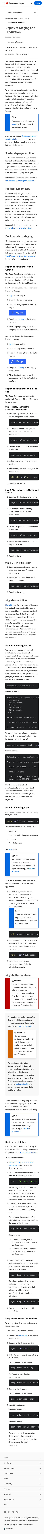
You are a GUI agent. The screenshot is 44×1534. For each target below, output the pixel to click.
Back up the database (28, 1152)
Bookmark (11, 42)
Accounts (14, 47)
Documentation (11, 18)
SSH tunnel (22, 1335)
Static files (9, 605)
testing (21, 319)
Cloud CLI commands (27, 256)
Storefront (22, 47)
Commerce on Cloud (16, 22)
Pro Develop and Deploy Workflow (18, 228)
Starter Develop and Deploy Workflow (19, 180)
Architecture (9, 50)
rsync (11, 849)
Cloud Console (10, 256)
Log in (11, 296)
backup (14, 124)
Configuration (32, 47)
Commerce (24, 18)
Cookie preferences (29, 1520)
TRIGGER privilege (25, 1026)
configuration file (22, 1084)
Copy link (20, 42)
